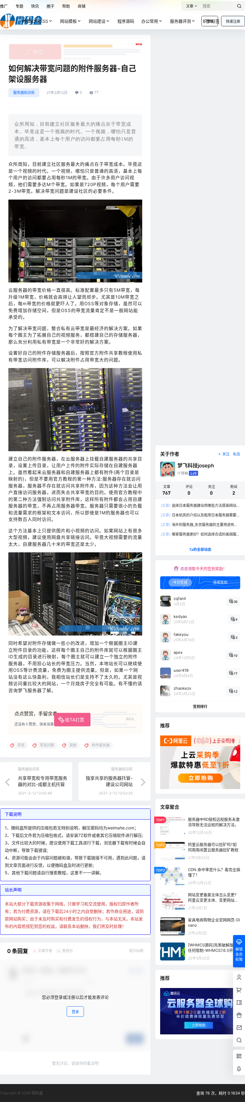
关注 (225, 454)
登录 (75, 1012)
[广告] (75, 46)
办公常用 (149, 21)
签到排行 (200, 706)
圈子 (50, 6)
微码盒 (36, 1092)
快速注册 (233, 21)
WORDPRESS (35, 21)
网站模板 (68, 21)
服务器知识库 (24, 92)
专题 (19, 6)
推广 (4, 6)
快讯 (35, 6)
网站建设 (97, 21)
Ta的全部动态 (200, 549)
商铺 (81, 6)
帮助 (66, 6)
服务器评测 (180, 21)
